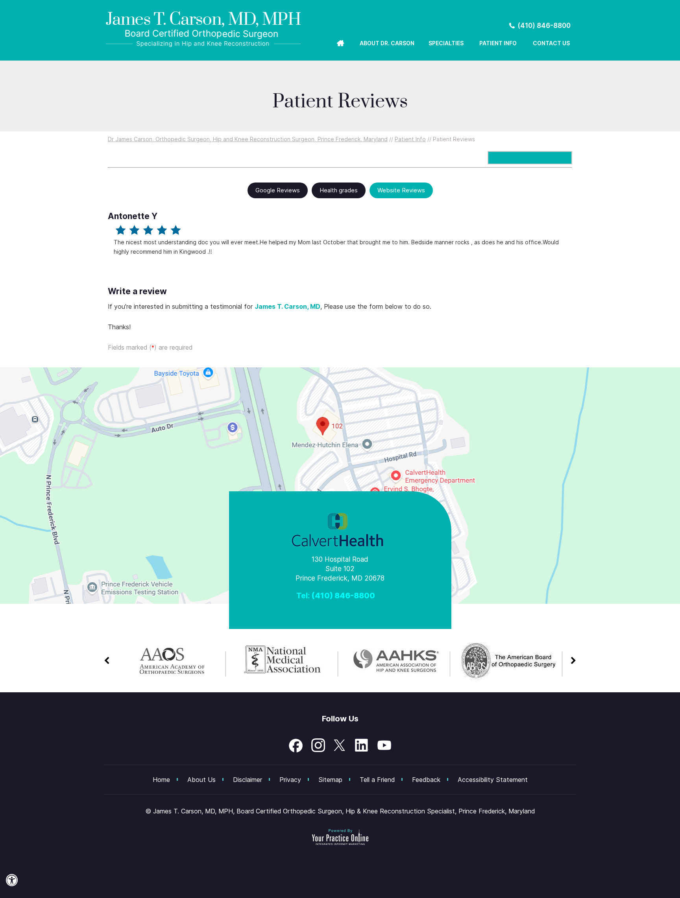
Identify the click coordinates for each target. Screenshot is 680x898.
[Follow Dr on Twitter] (340, 745)
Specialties (446, 43)
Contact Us (551, 43)
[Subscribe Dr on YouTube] (384, 745)
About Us (201, 780)
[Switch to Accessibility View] (12, 880)
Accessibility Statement (493, 780)
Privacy (290, 780)
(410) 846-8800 (544, 26)
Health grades (339, 190)
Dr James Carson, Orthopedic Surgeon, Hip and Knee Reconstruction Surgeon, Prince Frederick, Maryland (248, 139)
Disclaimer (247, 780)
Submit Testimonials (535, 158)
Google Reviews (277, 190)
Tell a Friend (377, 780)
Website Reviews (401, 190)
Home (337, 44)
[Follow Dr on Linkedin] (362, 745)
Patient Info (498, 43)
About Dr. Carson (387, 43)
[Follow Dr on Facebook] (296, 745)
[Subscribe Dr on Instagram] (318, 745)
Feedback (426, 780)
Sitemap (330, 780)
